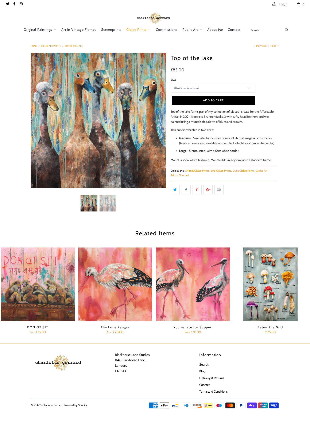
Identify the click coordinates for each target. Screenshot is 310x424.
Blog (202, 371)
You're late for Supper (192, 284)
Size (173, 79)
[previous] (37, 124)
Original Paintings (38, 30)
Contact (234, 30)
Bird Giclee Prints (221, 170)
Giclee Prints (137, 30)
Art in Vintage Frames (78, 30)
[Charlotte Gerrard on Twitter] (7, 4)
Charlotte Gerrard (52, 405)
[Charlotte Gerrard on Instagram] (21, 4)
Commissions (167, 30)
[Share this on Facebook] (186, 189)
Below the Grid (270, 284)
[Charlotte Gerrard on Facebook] (14, 4)
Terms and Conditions (213, 391)
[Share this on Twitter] (175, 189)
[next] (159, 124)
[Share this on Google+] (208, 189)
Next (274, 45)
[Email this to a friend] (219, 189)
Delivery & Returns (211, 378)
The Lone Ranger (115, 284)
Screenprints (111, 30)
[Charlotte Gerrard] (155, 18)
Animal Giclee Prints (197, 170)
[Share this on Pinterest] (197, 189)
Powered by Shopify (75, 405)
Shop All (184, 175)
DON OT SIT (37, 284)
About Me (215, 30)
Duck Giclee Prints (244, 170)
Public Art (190, 30)
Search (204, 364)
